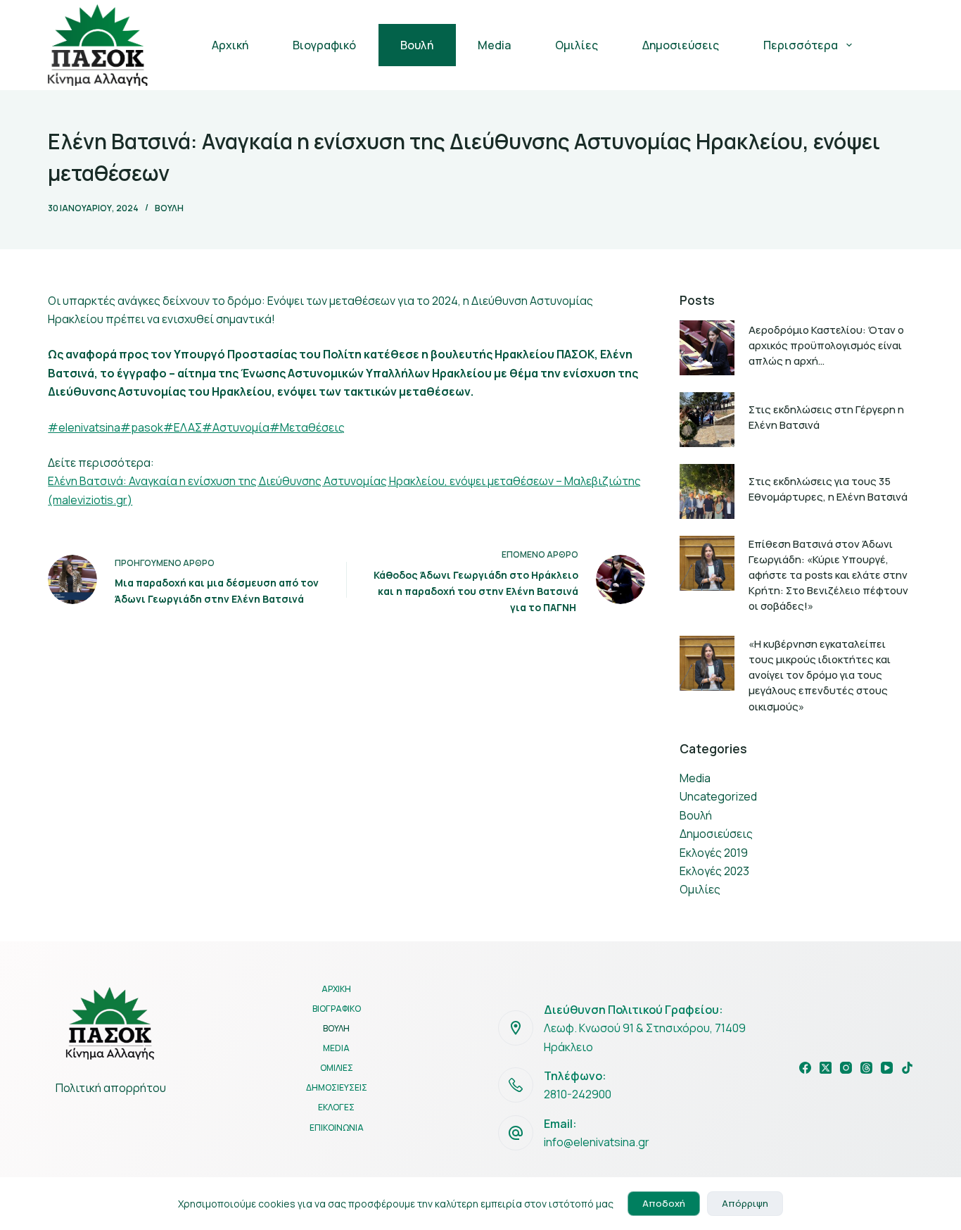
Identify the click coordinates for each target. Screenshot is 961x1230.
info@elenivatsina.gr (596, 1142)
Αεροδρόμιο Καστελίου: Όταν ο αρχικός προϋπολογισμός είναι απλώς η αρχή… (826, 345)
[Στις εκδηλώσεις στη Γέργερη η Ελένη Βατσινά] (707, 419)
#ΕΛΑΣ (182, 427)
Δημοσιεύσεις (680, 45)
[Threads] (866, 1068)
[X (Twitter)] (826, 1068)
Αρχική (230, 45)
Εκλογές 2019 (714, 852)
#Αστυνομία (235, 427)
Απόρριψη (745, 1203)
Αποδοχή (663, 1203)
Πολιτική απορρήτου (111, 1088)
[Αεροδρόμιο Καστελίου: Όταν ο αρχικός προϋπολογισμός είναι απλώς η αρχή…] (707, 347)
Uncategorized (718, 796)
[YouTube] (887, 1068)
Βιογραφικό (324, 45)
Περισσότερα (800, 45)
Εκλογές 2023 (714, 871)
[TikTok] (907, 1068)
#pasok (141, 427)
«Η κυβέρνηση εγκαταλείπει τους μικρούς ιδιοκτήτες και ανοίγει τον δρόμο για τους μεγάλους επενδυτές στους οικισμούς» (820, 674)
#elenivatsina (84, 427)
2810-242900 (577, 1094)
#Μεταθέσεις (307, 427)
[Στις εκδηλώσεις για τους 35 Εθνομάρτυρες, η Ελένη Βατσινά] (707, 491)
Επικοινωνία (337, 1128)
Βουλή (416, 45)
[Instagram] (846, 1068)
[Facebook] (805, 1068)
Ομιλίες (576, 45)
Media (494, 45)
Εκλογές (336, 1107)
